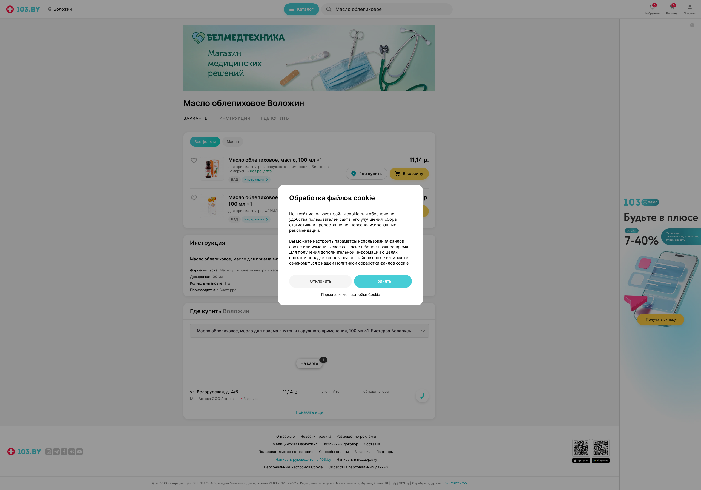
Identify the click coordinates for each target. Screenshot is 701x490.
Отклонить (320, 281)
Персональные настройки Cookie (350, 294)
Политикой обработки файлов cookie (372, 263)
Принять (382, 281)
